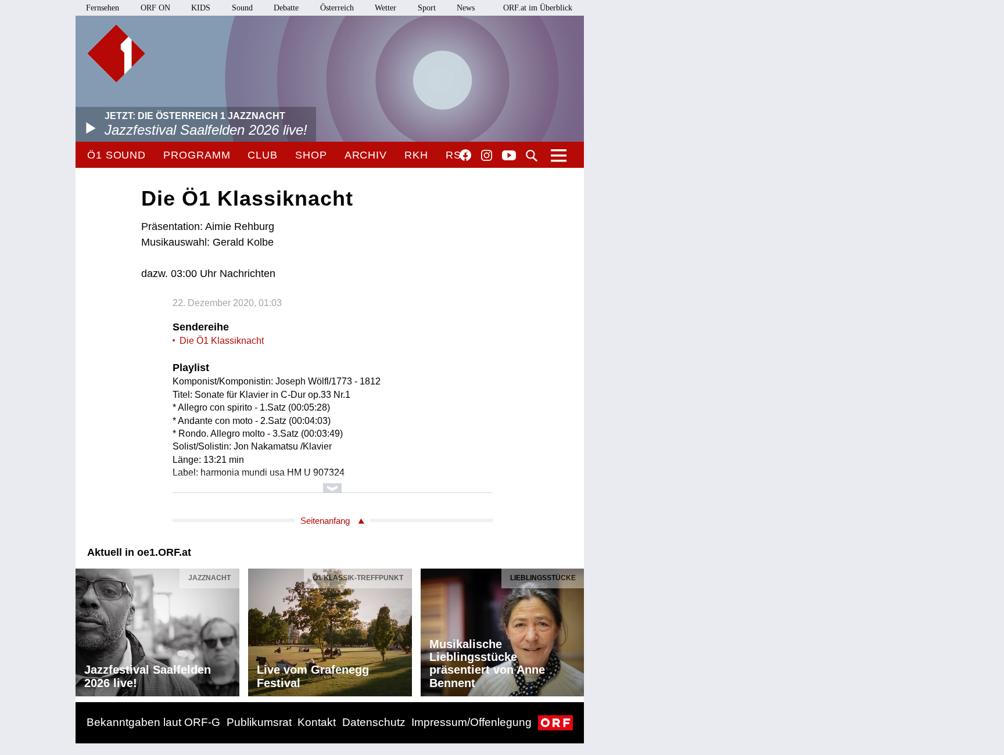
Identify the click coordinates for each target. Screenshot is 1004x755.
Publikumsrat (259, 722)
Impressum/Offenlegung (471, 722)
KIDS (200, 7)
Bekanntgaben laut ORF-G (153, 722)
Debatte (286, 7)
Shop (311, 155)
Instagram (486, 155)
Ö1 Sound (116, 155)
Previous (85, 629)
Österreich (337, 7)
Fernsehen (102, 7)
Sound (242, 7)
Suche (531, 155)
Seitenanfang (325, 521)
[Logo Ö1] (116, 53)
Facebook (465, 155)
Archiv (366, 155)
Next (574, 629)
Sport (427, 7)
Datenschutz (374, 722)
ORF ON (155, 7)
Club (263, 155)
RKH (416, 155)
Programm (196, 155)
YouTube (509, 156)
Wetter (385, 7)
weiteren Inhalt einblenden (333, 482)
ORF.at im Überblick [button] (537, 7)
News (466, 7)
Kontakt (316, 722)
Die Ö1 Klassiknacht (222, 341)
